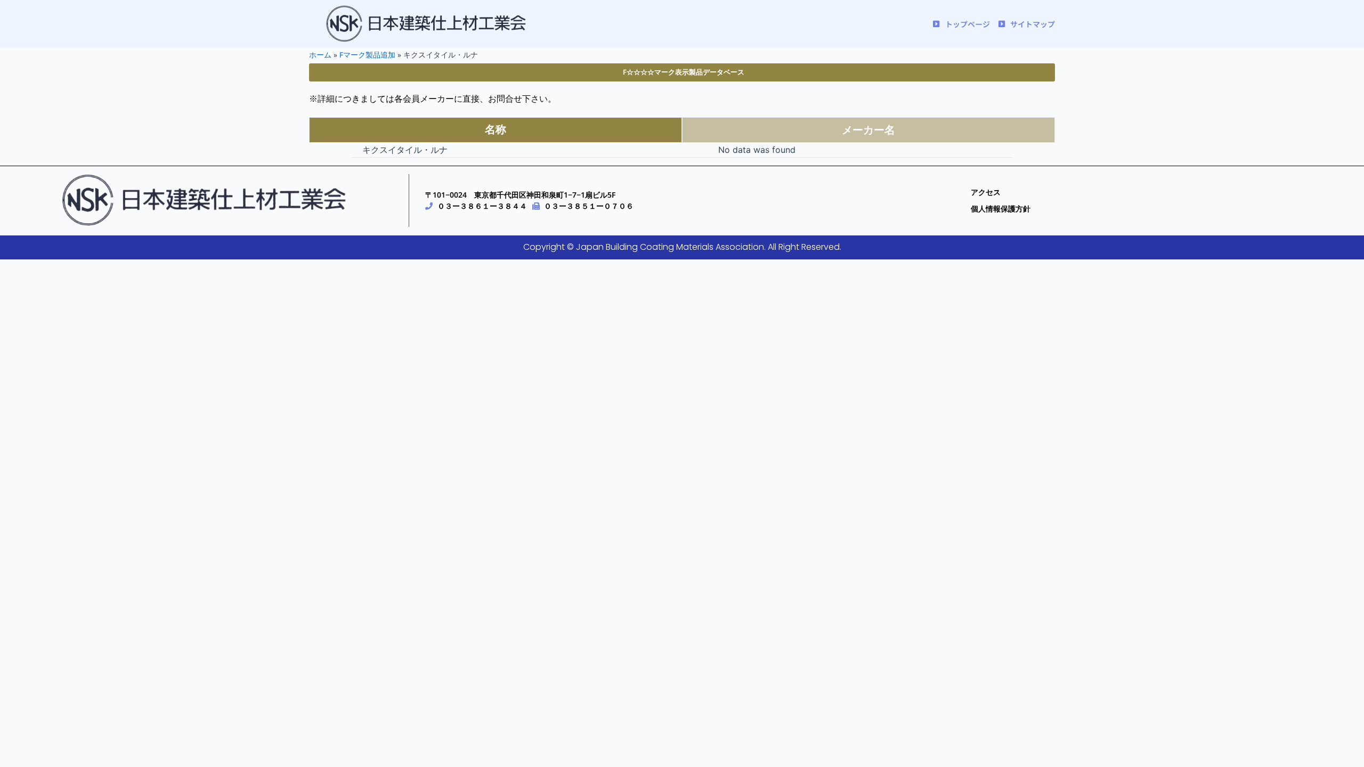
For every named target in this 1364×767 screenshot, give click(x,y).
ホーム (320, 55)
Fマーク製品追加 (367, 55)
